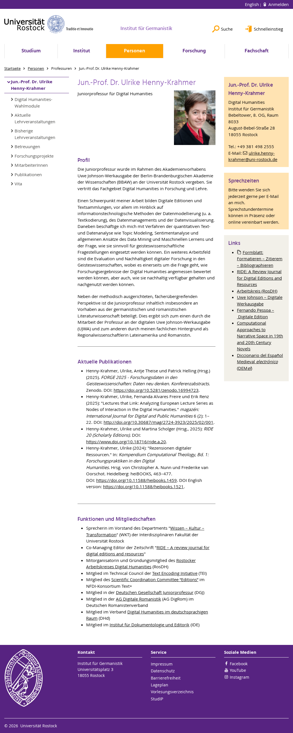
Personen (134, 51)
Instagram (239, 677)
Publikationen (28, 174)
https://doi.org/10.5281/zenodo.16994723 (156, 390)
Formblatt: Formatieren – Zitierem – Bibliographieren (259, 258)
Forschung (194, 51)
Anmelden (278, 4)
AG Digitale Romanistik (138, 599)
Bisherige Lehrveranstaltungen (35, 134)
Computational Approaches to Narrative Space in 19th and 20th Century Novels (260, 335)
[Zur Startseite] (48, 24)
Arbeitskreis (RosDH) (257, 291)
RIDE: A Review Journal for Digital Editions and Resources (259, 278)
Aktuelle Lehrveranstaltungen (35, 118)
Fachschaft (257, 51)
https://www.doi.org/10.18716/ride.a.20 (126, 441)
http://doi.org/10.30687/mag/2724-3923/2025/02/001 (158, 422)
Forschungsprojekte (34, 156)
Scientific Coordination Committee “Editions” (154, 579)
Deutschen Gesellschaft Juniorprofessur (154, 592)
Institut (81, 51)
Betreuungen (27, 146)
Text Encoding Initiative (174, 573)
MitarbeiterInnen (31, 165)
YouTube (238, 670)
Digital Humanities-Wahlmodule (33, 102)
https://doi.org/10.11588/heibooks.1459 (136, 480)
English (252, 4)
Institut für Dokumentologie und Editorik (149, 624)
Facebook (239, 663)
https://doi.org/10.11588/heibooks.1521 (143, 486)
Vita (18, 183)
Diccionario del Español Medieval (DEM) (260, 361)
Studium (31, 51)
